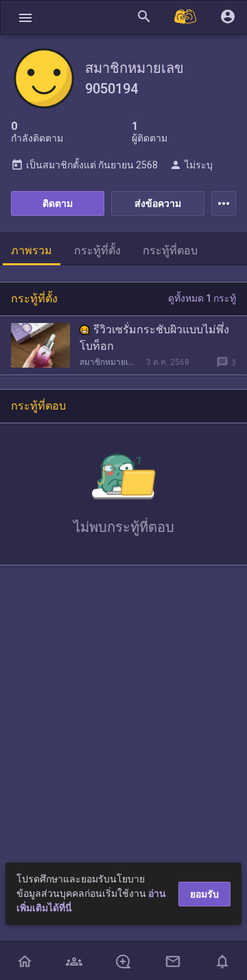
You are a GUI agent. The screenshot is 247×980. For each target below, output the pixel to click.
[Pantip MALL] (186, 17)
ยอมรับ (204, 894)
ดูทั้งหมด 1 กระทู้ (202, 298)
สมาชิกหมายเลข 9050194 (109, 362)
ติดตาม (58, 203)
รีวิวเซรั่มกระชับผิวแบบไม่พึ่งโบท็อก (154, 338)
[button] (25, 17)
